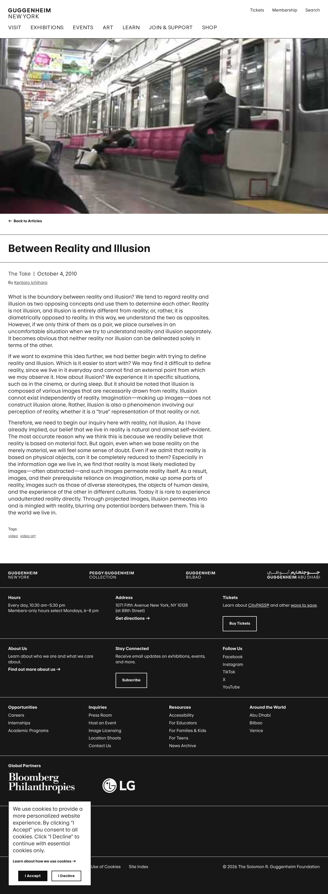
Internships (19, 722)
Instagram (233, 664)
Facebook (233, 656)
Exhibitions (47, 27)
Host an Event (102, 722)
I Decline (66, 875)
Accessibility (181, 715)
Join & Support (171, 27)
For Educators (183, 722)
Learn (131, 27)
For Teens (178, 737)
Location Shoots (105, 737)
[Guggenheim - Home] (29, 13)
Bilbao (256, 722)
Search (312, 10)
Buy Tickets (239, 623)
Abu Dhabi (260, 715)
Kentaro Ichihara (31, 282)
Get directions (130, 618)
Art (108, 27)
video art (28, 536)
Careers (16, 715)
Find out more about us (31, 669)
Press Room (100, 715)
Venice (256, 730)
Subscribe (131, 680)
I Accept (33, 875)
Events (83, 27)
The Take (19, 274)
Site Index (138, 866)
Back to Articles (27, 221)
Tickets (257, 10)
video (13, 536)
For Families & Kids (187, 730)
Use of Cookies (106, 866)
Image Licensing (105, 730)
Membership (284, 10)
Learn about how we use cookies (42, 861)
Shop (209, 27)
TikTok (229, 671)
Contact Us (100, 745)
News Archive (182, 745)
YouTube (231, 686)
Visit (14, 27)
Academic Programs (28, 730)
